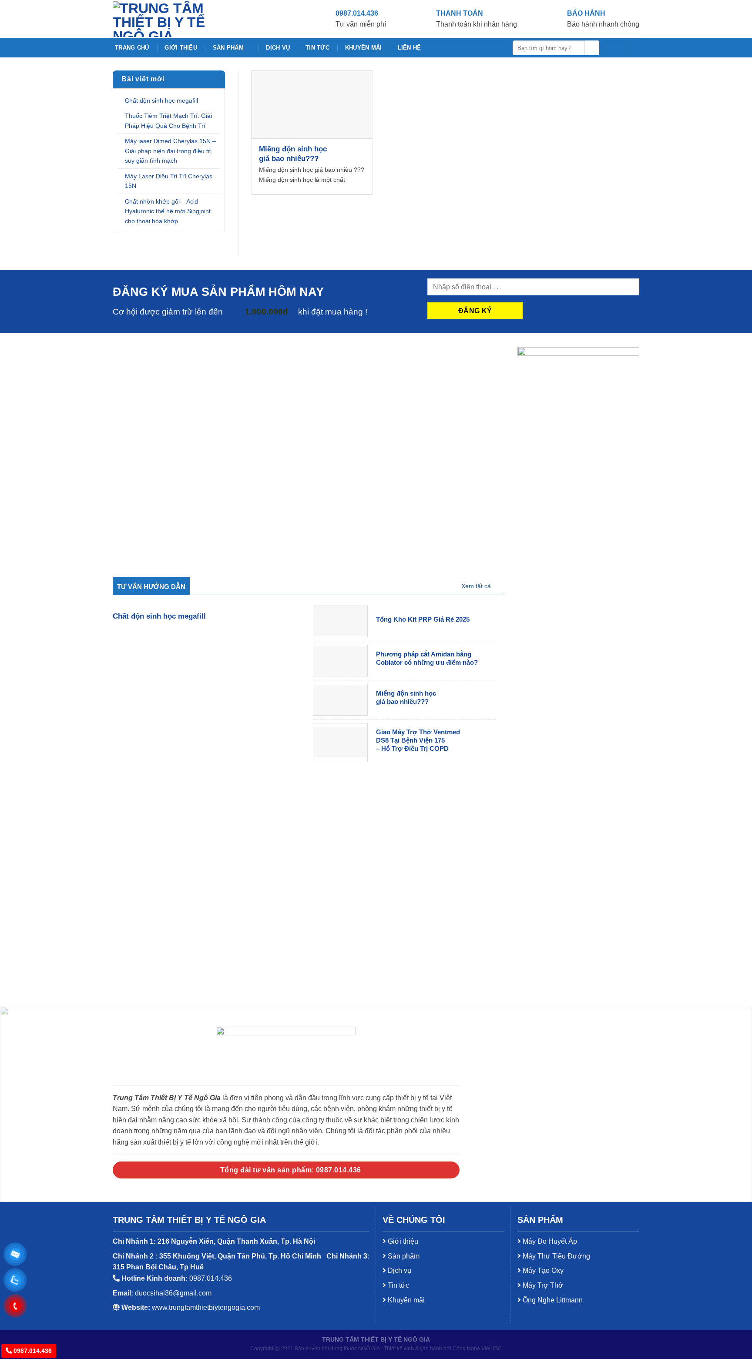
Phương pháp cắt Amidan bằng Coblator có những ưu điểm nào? (427, 658)
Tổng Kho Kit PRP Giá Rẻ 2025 (423, 619)
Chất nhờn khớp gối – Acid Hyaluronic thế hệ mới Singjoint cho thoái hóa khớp (168, 211)
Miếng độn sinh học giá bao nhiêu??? (293, 154)
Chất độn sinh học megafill (161, 100)
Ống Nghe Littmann (552, 1300)
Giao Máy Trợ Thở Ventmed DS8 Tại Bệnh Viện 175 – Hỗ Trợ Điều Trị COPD (418, 740)
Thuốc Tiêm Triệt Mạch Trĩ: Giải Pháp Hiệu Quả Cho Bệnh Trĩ (168, 120)
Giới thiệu (180, 47)
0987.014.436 (32, 1350)
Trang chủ (132, 47)
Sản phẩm (228, 47)
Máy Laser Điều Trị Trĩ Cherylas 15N (168, 181)
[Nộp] (592, 47)
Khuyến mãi (363, 47)
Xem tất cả (476, 585)
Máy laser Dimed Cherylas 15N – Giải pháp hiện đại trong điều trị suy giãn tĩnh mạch (170, 150)
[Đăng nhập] (635, 47)
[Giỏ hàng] (615, 47)
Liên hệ (409, 47)
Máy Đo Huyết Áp (549, 1241)
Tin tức (317, 47)
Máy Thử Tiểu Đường (555, 1256)
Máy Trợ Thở (542, 1285)
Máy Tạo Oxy (542, 1270)
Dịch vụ (278, 47)
